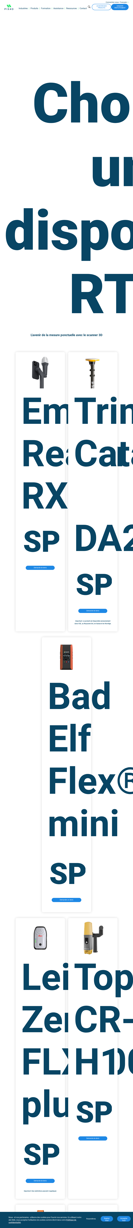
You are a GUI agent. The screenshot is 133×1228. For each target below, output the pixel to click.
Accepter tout (124, 1219)
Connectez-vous (112, 2)
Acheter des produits (102, 7)
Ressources (71, 8)
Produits (34, 8)
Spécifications (41, 541)
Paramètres (91, 1219)
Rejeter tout (107, 1219)
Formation (46, 8)
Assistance (58, 8)
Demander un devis (66, 900)
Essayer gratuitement (120, 7)
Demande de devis (40, 568)
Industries (23, 8)
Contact (83, 8)
